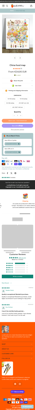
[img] (6, 288)
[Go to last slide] (15, 58)
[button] (17, 121)
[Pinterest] (15, 384)
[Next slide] (20, 58)
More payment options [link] (17, 129)
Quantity (17, 112)
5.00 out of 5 (22, 258)
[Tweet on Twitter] (11, 173)
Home (11, 10)
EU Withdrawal (27, 406)
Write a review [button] (17, 276)
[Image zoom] (17, 34)
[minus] (14, 115)
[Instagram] (20, 384)
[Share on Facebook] (7, 173)
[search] (7, 6)
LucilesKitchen (20, 405)
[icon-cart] (31, 6)
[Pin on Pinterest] (15, 173)
